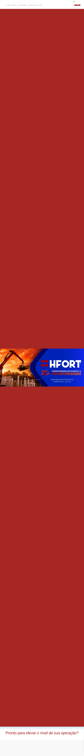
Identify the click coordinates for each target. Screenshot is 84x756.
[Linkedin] (78, 5)
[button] (0, 367)
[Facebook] (76, 5)
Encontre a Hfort (22, 5)
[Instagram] (75, 5)
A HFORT (8, 5)
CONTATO (41, 5)
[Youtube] (79, 5)
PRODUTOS (14, 5)
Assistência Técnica (32, 5)
